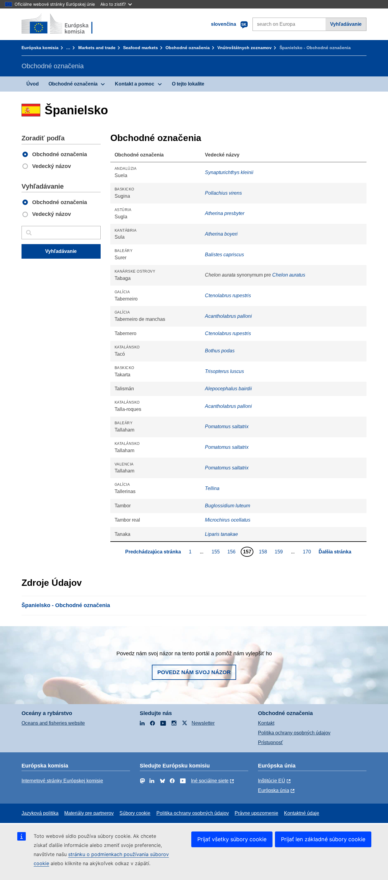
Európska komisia (40, 47)
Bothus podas (220, 350)
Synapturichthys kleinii (229, 172)
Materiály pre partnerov (89, 813)
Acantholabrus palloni (228, 316)
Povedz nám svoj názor (194, 672)
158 (264, 551)
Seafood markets (140, 47)
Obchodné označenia (188, 47)
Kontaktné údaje (301, 813)
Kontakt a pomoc (134, 83)
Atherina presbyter (224, 213)
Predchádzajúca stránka (153, 551)
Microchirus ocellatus (227, 519)
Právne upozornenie (256, 813)
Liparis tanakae (221, 534)
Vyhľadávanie (346, 24)
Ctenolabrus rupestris (228, 295)
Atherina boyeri (221, 234)
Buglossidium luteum (227, 505)
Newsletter (203, 723)
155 (216, 551)
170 (308, 551)
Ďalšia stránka (335, 551)
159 (279, 551)
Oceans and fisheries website (53, 723)
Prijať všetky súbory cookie (231, 839)
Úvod (32, 83)
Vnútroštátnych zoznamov (244, 47)
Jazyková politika (40, 813)
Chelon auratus (288, 274)
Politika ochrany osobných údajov (294, 732)
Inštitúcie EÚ (271, 780)
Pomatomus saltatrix (227, 426)
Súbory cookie (134, 813)
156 (232, 551)
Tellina (212, 488)
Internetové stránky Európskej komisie (62, 780)
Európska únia (273, 790)
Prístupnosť (270, 742)
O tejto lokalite (188, 83)
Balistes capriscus (224, 254)
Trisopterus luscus (224, 371)
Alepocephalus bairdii (228, 388)
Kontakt (266, 723)
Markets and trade (96, 47)
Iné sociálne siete (210, 780)
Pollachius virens (223, 193)
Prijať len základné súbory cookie (323, 839)
